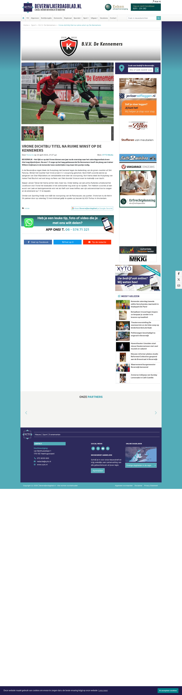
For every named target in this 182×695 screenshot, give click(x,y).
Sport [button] (85, 18)
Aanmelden (98, 470)
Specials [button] (77, 18)
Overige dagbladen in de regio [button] (138, 465)
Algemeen (35, 18)
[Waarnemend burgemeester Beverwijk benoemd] (123, 368)
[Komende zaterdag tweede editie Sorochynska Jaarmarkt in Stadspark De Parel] (123, 304)
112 (27, 18)
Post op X (68, 242)
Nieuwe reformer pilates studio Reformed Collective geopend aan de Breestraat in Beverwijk (144, 356)
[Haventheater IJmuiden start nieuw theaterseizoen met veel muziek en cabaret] (123, 346)
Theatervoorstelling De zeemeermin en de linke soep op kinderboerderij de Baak (145, 325)
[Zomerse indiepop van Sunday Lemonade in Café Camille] (123, 378)
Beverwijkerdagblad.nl (58, 6)
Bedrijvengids (46, 18)
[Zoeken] (158, 18)
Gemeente (58, 18)
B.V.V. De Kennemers (47, 25)
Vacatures (104, 18)
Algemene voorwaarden (124, 486)
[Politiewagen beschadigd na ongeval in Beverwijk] (123, 336)
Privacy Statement (151, 486)
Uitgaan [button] (94, 18)
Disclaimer (138, 486)
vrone (27, 208)
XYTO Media (107, 155)
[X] (98, 448)
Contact (113, 18)
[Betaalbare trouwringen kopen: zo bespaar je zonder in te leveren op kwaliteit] (123, 315)
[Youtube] (103, 448)
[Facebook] (93, 448)
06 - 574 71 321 (77, 229)
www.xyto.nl (42, 464)
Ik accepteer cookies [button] (168, 691)
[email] (179, 286)
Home (25, 25)
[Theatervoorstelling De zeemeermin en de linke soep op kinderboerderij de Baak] (123, 326)
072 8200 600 (43, 458)
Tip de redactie (99, 242)
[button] (22, 133)
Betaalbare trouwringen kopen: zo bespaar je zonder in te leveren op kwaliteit (144, 314)
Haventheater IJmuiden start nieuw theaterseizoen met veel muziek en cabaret (144, 346)
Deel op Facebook (39, 242)
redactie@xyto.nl (44, 461)
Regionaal (68, 18)
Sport (33, 25)
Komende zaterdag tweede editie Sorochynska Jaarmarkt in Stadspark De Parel (145, 304)
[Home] (23, 18)
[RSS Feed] (108, 448)
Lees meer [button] (103, 690)
